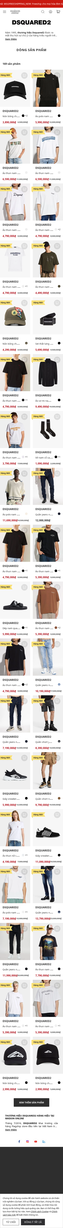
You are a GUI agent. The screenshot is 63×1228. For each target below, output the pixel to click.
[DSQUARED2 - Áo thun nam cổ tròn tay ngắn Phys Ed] (48, 258)
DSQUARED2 (10, 111)
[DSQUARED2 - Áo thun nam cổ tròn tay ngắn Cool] (15, 258)
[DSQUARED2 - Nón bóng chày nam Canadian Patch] (15, 315)
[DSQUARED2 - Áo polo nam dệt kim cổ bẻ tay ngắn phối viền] (15, 486)
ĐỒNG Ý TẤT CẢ (33, 1222)
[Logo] (15, 11)
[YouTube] (35, 1141)
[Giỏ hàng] (58, 11)
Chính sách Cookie (39, 1211)
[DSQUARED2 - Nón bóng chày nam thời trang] (15, 88)
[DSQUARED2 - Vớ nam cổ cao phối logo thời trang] (48, 429)
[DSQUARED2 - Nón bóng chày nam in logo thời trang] (48, 1055)
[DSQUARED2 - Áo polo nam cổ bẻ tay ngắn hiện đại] (48, 88)
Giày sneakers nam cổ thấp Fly (19, 798)
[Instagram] (27, 1141)
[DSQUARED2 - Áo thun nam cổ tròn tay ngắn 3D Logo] (48, 145)
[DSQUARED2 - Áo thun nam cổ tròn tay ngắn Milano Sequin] (48, 998)
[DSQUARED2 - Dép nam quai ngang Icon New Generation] (15, 600)
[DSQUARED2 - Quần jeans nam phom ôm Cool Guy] (48, 486)
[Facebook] (19, 1141)
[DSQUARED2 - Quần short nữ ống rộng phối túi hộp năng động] (48, 770)
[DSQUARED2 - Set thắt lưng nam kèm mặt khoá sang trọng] (48, 315)
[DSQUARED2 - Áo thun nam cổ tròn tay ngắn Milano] (48, 543)
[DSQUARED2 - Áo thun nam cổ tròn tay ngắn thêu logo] (15, 202)
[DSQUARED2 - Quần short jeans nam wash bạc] (48, 713)
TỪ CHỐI (11, 1222)
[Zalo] (44, 1141)
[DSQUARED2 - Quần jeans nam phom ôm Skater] (15, 713)
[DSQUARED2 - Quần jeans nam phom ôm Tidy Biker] (48, 884)
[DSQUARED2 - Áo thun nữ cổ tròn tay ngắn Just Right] (15, 827)
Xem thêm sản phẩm (31, 1102)
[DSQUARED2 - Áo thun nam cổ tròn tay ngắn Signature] (48, 202)
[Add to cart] (24, 75)
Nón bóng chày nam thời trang (19, 116)
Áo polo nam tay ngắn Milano (18, 912)
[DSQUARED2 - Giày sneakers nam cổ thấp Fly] (15, 770)
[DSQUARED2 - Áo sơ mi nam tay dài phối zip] (48, 372)
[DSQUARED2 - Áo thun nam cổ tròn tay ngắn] (15, 372)
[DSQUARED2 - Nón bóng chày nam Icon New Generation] (15, 1055)
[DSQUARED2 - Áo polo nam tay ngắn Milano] (15, 884)
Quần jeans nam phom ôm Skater (21, 741)
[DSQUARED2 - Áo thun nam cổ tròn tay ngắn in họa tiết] (15, 145)
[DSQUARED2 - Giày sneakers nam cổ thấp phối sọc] (48, 827)
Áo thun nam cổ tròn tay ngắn (19, 400)
